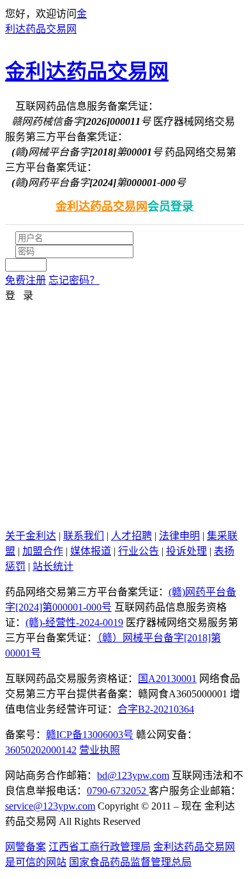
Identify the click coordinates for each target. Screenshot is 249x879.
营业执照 (99, 750)
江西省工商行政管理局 (100, 846)
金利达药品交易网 (87, 71)
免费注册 (25, 280)
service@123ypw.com (50, 806)
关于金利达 (30, 535)
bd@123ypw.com (133, 775)
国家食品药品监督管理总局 (130, 862)
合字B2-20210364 (155, 709)
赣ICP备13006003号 (89, 734)
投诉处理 (186, 551)
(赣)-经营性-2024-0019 (74, 622)
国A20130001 (167, 678)
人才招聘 (131, 535)
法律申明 (179, 535)
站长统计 (53, 566)
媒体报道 (90, 551)
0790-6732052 (118, 790)
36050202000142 (41, 750)
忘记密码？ (74, 280)
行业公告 (138, 551)
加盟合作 (42, 551)
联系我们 (83, 535)
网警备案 (25, 846)
